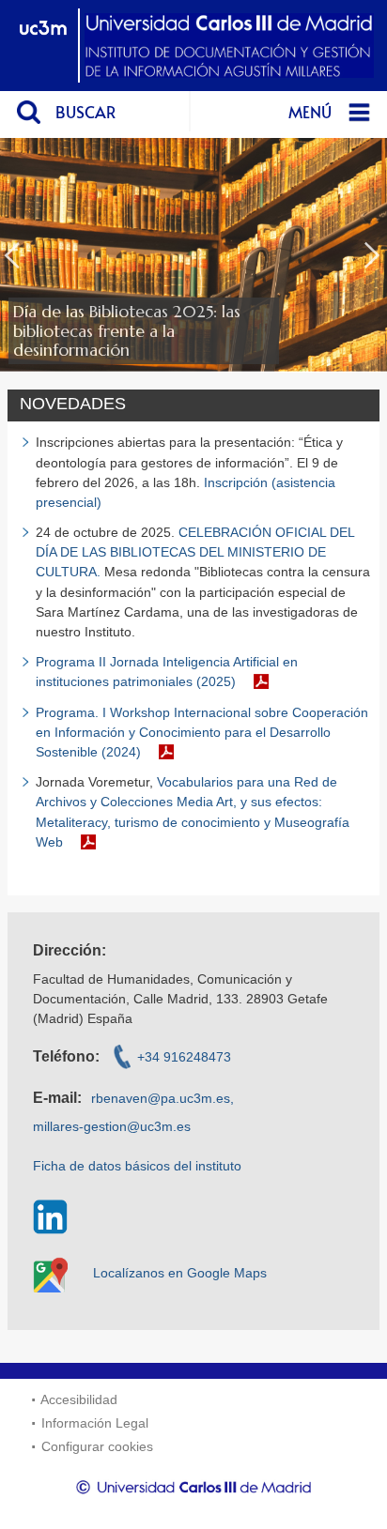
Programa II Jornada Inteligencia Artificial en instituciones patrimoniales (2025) (167, 671)
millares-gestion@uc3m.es (112, 1126)
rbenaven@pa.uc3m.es (160, 1098)
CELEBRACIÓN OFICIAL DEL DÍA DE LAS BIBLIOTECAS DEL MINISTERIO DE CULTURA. (195, 552)
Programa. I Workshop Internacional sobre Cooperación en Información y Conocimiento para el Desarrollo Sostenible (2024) (202, 732)
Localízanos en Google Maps (180, 1272)
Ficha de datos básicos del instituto (137, 1165)
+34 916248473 (184, 1056)
